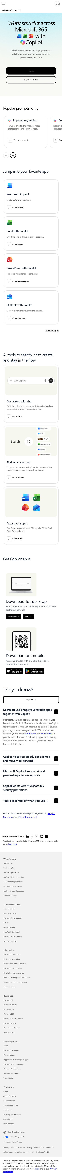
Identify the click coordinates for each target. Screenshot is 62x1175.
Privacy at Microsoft (10, 1105)
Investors (7, 1110)
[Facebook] (32, 836)
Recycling (18, 1152)
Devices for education (11, 959)
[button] (31, 196)
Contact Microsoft (18, 1147)
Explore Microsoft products (13, 891)
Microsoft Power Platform (13, 1018)
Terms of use (39, 1147)
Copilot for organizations (12, 882)
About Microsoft (9, 1096)
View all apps (52, 330)
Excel (33, 733)
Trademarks (49, 1147)
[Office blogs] (46, 836)
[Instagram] (41, 836)
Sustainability (8, 1124)
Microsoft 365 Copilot (11, 1028)
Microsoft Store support (12, 918)
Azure (5, 1046)
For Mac (28, 616)
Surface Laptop (9, 868)
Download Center (10, 913)
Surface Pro (7, 863)
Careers (6, 1091)
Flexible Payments (10, 941)
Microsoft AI (8, 1000)
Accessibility (7, 1119)
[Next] (13, 155)
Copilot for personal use (12, 886)
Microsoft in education (11, 954)
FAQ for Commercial (26, 817)
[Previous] (6, 155)
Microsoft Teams (9, 1023)
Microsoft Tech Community (13, 1064)
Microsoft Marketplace (11, 1069)
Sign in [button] (31, 71)
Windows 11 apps (10, 895)
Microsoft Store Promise (12, 936)
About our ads (29, 1152)
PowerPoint (46, 733)
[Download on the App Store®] (14, 671)
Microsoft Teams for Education (14, 964)
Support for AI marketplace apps (15, 1059)
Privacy (29, 1147)
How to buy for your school (13, 973)
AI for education (9, 987)
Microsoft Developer (11, 1050)
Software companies (11, 1073)
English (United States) (16, 1132)
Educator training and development (16, 977)
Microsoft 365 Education (12, 968)
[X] (36, 836)
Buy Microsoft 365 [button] (31, 80)
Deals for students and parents (15, 982)
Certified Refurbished (11, 932)
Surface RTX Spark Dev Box (13, 877)
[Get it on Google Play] (34, 671)
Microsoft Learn (9, 1055)
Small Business (8, 1032)
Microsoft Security (10, 1005)
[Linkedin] (27, 836)
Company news (9, 1100)
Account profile (9, 909)
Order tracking (9, 927)
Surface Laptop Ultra (11, 872)
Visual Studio (8, 1078)
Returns (6, 923)
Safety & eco (8, 1152)
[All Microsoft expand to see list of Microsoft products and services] (3, 3)
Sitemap (6, 1147)
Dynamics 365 (8, 1009)
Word (27, 733)
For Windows (13, 616)
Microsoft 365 (10, 10)
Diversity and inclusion (12, 1114)
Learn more (12, 844)
